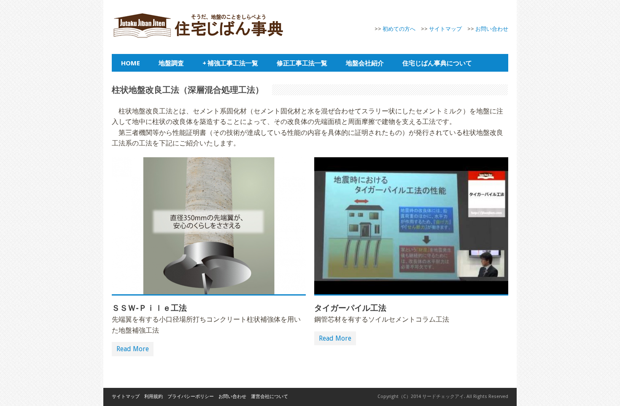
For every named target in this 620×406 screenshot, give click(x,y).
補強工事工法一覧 (230, 63)
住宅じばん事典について (437, 63)
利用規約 (153, 396)
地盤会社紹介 (365, 63)
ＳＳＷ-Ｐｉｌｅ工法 (149, 307)
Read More (132, 349)
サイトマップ (445, 29)
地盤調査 (171, 63)
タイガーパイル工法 (350, 307)
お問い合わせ (491, 29)
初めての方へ (399, 29)
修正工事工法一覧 (302, 63)
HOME (130, 63)
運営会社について (269, 396)
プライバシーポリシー (190, 396)
